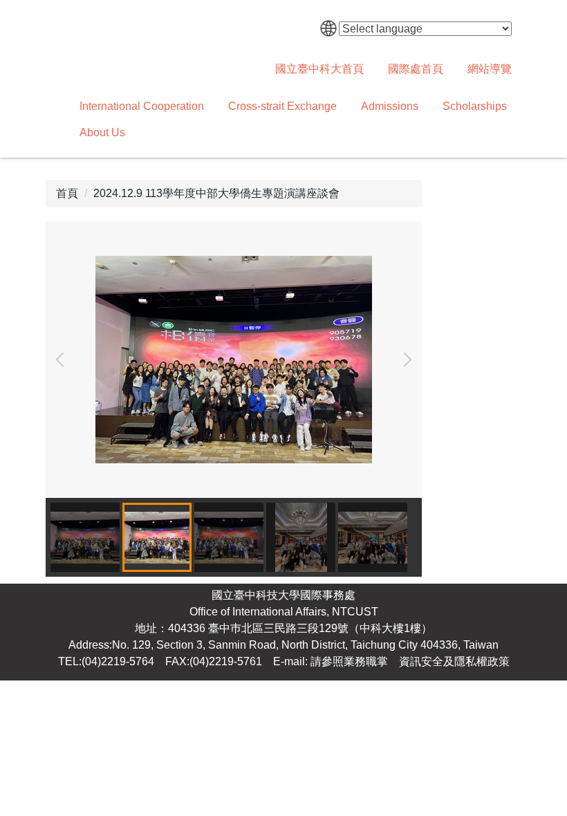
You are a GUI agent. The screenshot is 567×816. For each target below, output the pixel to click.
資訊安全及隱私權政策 (454, 661)
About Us (102, 132)
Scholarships (475, 106)
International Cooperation (142, 106)
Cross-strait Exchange (282, 106)
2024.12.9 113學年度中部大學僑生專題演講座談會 (216, 193)
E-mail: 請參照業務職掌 (330, 661)
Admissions (389, 106)
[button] (63, 359)
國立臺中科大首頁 (319, 69)
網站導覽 (489, 69)
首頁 (67, 193)
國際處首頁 (415, 69)
